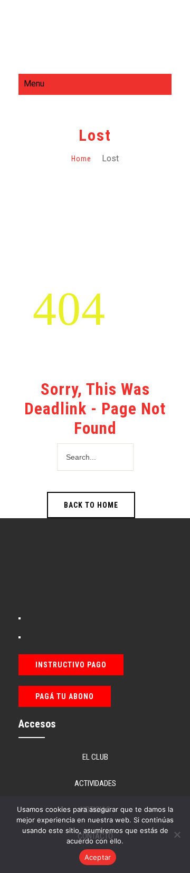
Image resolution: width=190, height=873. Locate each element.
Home (81, 158)
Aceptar (97, 857)
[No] (177, 834)
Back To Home (91, 505)
